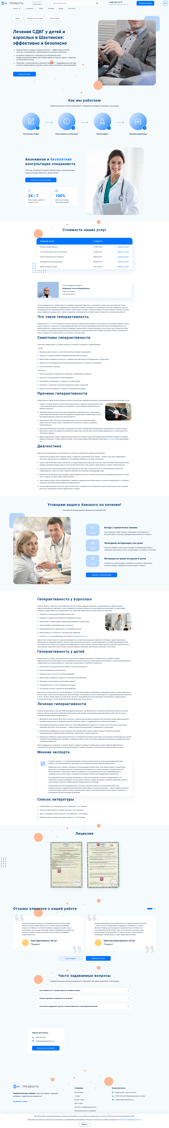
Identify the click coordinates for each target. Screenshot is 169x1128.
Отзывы (51, 8)
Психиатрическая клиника (35, 18)
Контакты (71, 8)
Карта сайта (78, 1103)
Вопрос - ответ (79, 1100)
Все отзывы (71, 958)
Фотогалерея (78, 1092)
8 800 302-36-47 (41, 1037)
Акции (61, 8)
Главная (17, 18)
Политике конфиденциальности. (130, 1120)
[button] (149, 908)
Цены (41, 8)
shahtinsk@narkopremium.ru (45, 1041)
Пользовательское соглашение (85, 1111)
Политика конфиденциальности (85, 1107)
